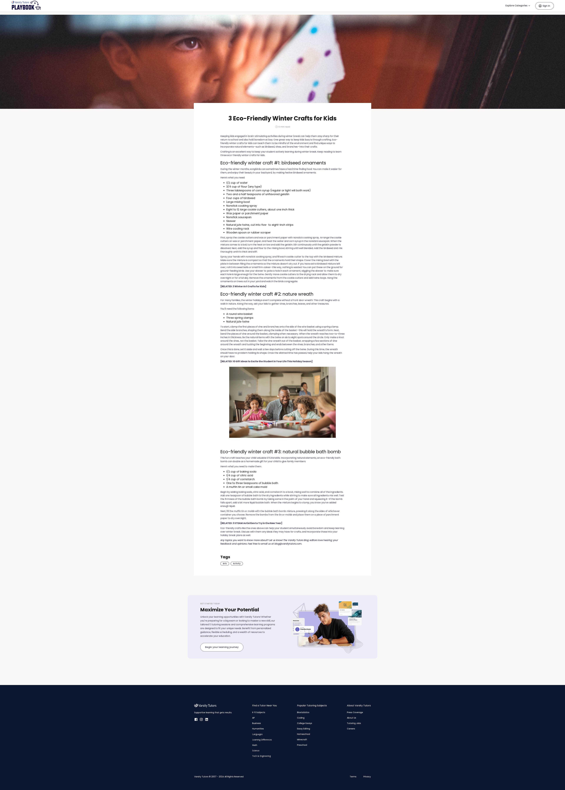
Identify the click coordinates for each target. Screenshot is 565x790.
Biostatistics (303, 712)
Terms (353, 776)
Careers (351, 728)
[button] (518, 6)
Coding (300, 717)
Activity (237, 563)
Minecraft (302, 739)
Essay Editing (303, 728)
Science (255, 750)
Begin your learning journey (222, 647)
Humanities (258, 728)
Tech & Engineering (261, 756)
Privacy (367, 776)
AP (253, 717)
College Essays (304, 723)
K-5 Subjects (258, 712)
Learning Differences (262, 739)
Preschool (302, 745)
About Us (351, 717)
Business (256, 723)
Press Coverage (355, 712)
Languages (257, 734)
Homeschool (303, 734)
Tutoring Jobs (354, 723)
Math (254, 745)
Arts (225, 563)
